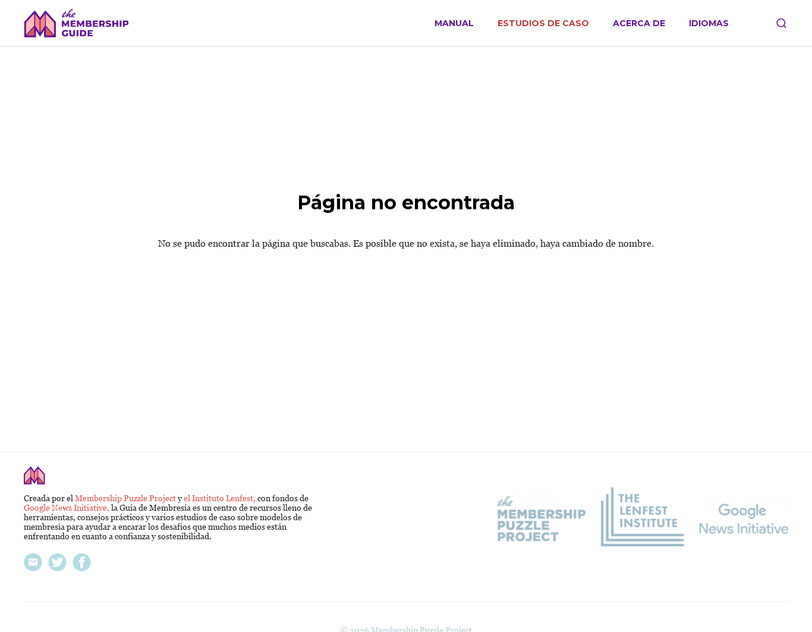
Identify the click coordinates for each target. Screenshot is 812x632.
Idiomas (709, 23)
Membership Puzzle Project (126, 498)
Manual (454, 23)
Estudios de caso (543, 23)
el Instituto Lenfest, (220, 498)
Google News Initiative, (67, 507)
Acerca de (639, 23)
